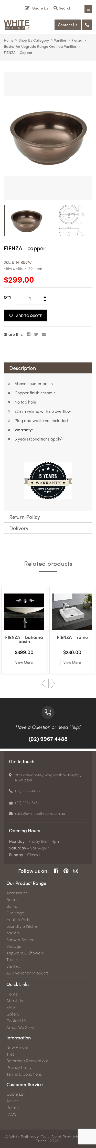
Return (12, 1107)
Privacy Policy (18, 1067)
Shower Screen (20, 939)
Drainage (15, 913)
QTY (8, 297)
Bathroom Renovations (27, 1061)
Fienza (77, 40)
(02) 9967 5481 (27, 802)
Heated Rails (18, 919)
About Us (14, 1001)
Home (9, 40)
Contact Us (67, 24)
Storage (13, 946)
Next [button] (53, 683)
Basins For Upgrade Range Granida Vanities (40, 46)
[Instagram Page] (75, 871)
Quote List (15, 1094)
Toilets (12, 960)
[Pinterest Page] (65, 871)
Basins (12, 899)
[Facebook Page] (56, 871)
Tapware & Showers (25, 953)
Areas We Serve (21, 1027)
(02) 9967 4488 (48, 738)
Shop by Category (34, 40)
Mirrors (13, 933)
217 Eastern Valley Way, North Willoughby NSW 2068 (48, 777)
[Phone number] (87, 25)
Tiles (10, 1054)
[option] (48, 136)
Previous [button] (43, 683)
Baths (11, 906)
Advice (12, 1101)
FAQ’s (11, 1114)
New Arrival (17, 1047)
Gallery (12, 1014)
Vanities (60, 40)
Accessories (17, 893)
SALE (11, 1007)
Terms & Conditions (24, 1074)
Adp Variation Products (27, 973)
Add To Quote (29, 315)
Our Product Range (26, 883)
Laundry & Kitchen (22, 926)
